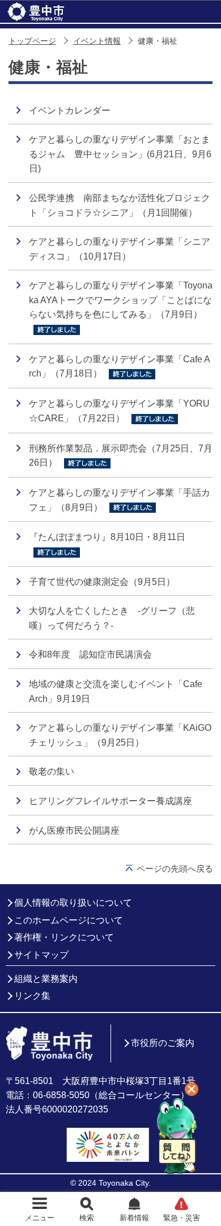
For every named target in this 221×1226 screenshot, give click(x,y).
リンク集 (32, 996)
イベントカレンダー (69, 110)
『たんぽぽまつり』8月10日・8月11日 (111, 537)
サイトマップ (41, 955)
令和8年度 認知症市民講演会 (90, 654)
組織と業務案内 (46, 979)
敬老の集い (51, 771)
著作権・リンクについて (64, 937)
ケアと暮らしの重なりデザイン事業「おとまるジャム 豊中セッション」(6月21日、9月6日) (120, 154)
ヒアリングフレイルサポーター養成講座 (110, 801)
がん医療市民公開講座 (74, 830)
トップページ (32, 41)
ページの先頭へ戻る (175, 868)
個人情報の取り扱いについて (73, 902)
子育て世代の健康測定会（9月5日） (102, 582)
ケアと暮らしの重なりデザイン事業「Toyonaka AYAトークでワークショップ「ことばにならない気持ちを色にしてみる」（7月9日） (120, 300)
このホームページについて (68, 920)
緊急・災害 (181, 1218)
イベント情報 (97, 41)
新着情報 (134, 1218)
